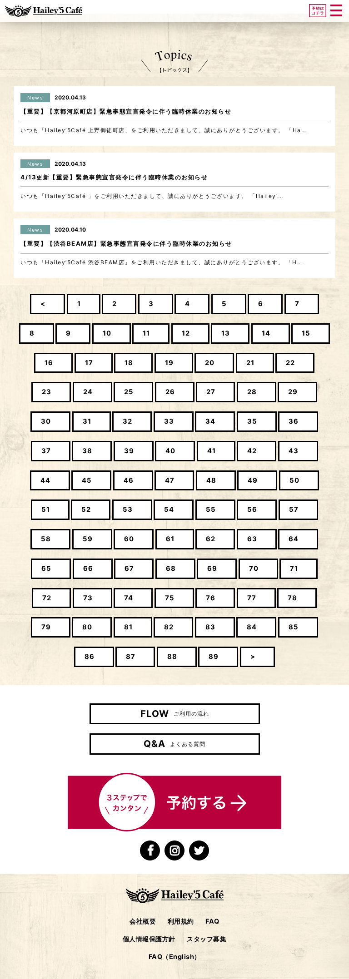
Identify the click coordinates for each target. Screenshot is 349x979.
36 (294, 421)
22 (290, 363)
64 (294, 539)
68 (171, 568)
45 (87, 480)
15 (306, 333)
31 (87, 421)
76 (210, 598)
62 (210, 539)
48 (211, 480)
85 (294, 627)
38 (87, 451)
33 (169, 421)
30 (46, 421)
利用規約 (181, 921)
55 (211, 509)
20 (209, 363)
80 (87, 627)
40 (170, 451)
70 (254, 568)
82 (169, 627)
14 (266, 333)
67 (129, 568)
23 (46, 392)
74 (128, 598)
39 (129, 451)
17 (89, 363)
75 (169, 598)
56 (252, 509)
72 (46, 598)
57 (294, 509)
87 (130, 657)
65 (46, 568)
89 (214, 657)
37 (46, 451)
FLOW (174, 713)
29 (293, 392)
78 (292, 598)
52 (86, 509)
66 (88, 568)
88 (172, 657)
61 (170, 539)
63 (252, 539)
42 (252, 451)
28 (252, 392)
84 (252, 627)
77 (251, 598)
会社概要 (143, 921)
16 (49, 363)
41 (211, 451)
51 (45, 509)
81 (128, 627)
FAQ (212, 921)
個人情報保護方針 (149, 939)
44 (45, 480)
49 (253, 480)
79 (46, 627)
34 (210, 421)
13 (225, 333)
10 (107, 333)
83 (210, 627)
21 (250, 363)
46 (129, 480)
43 (294, 451)
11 (146, 333)
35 (252, 421)
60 (129, 539)
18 (129, 363)
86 (90, 657)
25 (129, 392)
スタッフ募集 (206, 939)
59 (88, 539)
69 (212, 568)
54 (169, 509)
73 (88, 598)
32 (127, 421)
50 (294, 480)
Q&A (174, 743)
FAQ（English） (175, 956)
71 (294, 568)
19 (169, 363)
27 (210, 392)
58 (46, 539)
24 (88, 392)
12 (186, 333)
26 (170, 392)
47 (169, 480)
